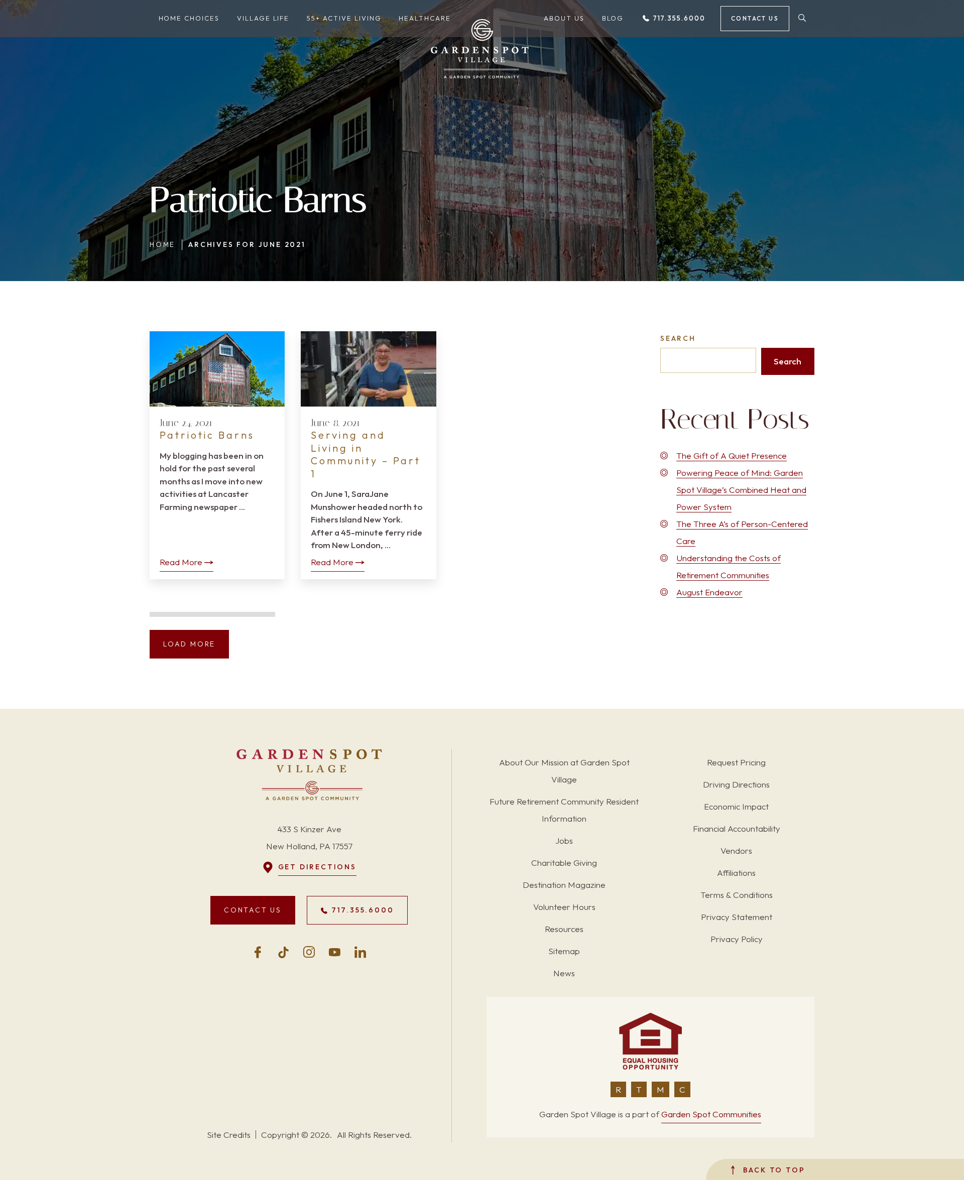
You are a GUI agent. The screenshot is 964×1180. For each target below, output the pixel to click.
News (564, 973)
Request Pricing (736, 762)
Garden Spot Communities (711, 1114)
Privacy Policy (736, 939)
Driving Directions (736, 784)
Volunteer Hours (564, 906)
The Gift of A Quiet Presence (731, 455)
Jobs (564, 840)
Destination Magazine (564, 884)
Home (162, 244)
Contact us (755, 18)
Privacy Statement (736, 916)
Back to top (772, 1169)
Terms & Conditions (736, 894)
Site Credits (229, 1134)
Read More (181, 562)
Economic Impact (736, 806)
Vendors (736, 850)
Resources (564, 929)
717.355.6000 (677, 18)
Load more (189, 643)
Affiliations (736, 872)
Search (678, 338)
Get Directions (317, 866)
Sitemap (564, 951)
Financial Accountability (736, 828)
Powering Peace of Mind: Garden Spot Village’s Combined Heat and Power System (741, 489)
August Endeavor (709, 592)
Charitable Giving (564, 862)
